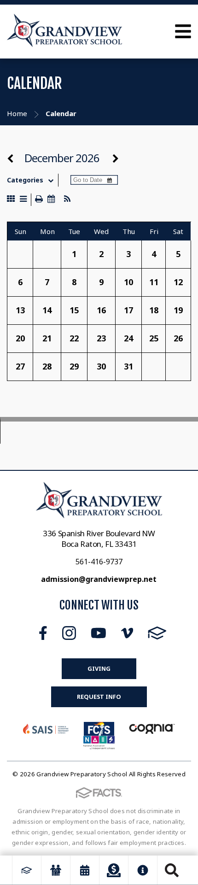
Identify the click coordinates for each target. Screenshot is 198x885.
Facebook (43, 633)
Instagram (69, 633)
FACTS (157, 633)
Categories (25, 180)
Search (171, 870)
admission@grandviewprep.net (99, 579)
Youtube (98, 633)
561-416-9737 (99, 562)
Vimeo (127, 633)
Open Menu (183, 31)
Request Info (99, 696)
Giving (98, 668)
